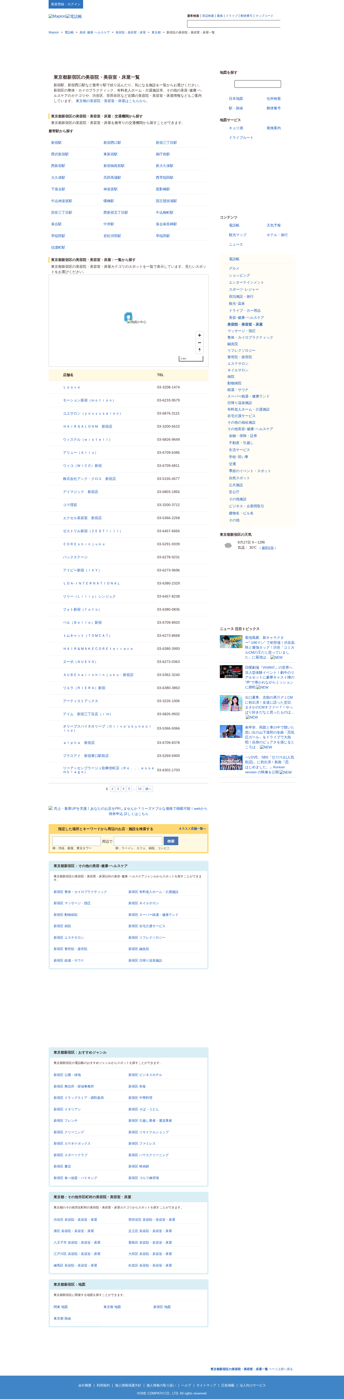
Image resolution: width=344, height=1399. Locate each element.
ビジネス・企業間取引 (246, 506)
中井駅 (109, 224)
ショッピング (239, 275)
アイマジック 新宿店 (80, 492)
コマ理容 (70, 505)
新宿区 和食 (137, 1086)
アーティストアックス (80, 701)
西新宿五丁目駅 (116, 212)
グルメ (234, 268)
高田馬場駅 (112, 177)
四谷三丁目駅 (61, 212)
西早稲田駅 (165, 177)
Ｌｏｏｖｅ (72, 387)
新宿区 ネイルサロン (143, 903)
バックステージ (75, 557)
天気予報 (274, 225)
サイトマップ (287, 4)
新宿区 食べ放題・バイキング (75, 1178)
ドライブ (232, 16)
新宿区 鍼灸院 (138, 949)
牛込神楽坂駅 (61, 201)
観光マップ (238, 235)
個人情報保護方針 (128, 1385)
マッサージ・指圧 (241, 331)
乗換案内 (274, 128)
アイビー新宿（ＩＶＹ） (82, 570)
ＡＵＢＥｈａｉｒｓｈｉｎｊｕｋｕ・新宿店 (98, 675)
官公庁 (234, 492)
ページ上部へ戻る (252, 1369)
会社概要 (84, 1385)
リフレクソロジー (241, 350)
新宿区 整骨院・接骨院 (70, 949)
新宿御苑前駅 (114, 166)
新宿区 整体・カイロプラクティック (80, 892)
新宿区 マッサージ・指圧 (72, 903)
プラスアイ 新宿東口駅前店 (86, 756)
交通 (232, 464)
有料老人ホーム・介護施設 (248, 409)
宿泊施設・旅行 (241, 296)
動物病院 (234, 383)
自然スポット (239, 478)
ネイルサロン (238, 370)
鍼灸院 (232, 344)
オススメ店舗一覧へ (192, 828)
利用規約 (103, 1385)
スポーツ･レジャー (244, 289)
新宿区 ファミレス (142, 1143)
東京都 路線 (62, 1318)
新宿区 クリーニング (69, 1132)
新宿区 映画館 (138, 1166)
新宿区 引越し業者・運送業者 (150, 1120)
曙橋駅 (109, 201)
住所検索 (274, 99)
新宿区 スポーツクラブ (70, 1155)
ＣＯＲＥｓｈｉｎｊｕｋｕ (84, 544)
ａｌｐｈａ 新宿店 (79, 743)
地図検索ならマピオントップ (246, 4)
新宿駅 (56, 143)
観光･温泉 (237, 303)
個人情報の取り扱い (161, 1385)
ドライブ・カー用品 (245, 310)
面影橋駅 (163, 189)
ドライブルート (241, 138)
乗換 (220, 16)
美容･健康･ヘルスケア (246, 317)
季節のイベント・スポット (250, 471)
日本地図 (236, 99)
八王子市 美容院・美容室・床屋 (77, 1242)
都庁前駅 (163, 154)
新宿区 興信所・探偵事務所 (74, 1086)
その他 (234, 520)
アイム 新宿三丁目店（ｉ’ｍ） (88, 714)
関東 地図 (61, 1307)
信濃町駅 (58, 247)
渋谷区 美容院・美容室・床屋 (75, 1220)
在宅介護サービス (241, 416)
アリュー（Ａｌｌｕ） (80, 452)
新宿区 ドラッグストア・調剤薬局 (79, 1098)
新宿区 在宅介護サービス (146, 926)
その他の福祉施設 (241, 422)
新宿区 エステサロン (69, 937)
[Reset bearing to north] (199, 349)
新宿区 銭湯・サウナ (69, 960)
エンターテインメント (246, 282)
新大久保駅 (165, 166)
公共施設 (236, 485)
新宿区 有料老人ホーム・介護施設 (153, 892)
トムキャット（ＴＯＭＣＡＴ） (87, 636)
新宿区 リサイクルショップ (148, 1132)
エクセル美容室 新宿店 (82, 518)
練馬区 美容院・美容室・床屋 (75, 1265)
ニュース (236, 244)
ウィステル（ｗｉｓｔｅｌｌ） (87, 439)
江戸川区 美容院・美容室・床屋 (77, 1254)
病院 (230, 377)
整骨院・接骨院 (239, 357)
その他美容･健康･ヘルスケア (250, 429)
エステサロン (238, 364)
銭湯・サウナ (238, 390)
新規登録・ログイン (66, 4)
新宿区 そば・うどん (143, 1109)
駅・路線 (236, 108)
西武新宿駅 (60, 154)
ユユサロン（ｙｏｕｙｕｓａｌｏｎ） (93, 413)
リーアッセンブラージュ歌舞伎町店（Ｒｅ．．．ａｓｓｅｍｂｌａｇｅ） (109, 770)
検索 (287, 24)
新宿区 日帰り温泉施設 (145, 960)
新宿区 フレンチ (66, 1120)
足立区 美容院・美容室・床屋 (150, 1231)
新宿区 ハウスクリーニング (148, 1155)
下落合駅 (58, 189)
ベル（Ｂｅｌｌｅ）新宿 (82, 622)
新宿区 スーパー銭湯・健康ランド (153, 915)
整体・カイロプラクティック (250, 337)
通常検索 (193, 16)
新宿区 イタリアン (67, 1109)
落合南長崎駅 (166, 224)
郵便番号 (246, 16)
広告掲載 (227, 1385)
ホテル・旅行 (277, 235)
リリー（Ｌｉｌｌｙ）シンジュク (89, 596)
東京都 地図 (112, 1307)
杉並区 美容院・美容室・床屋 (150, 1265)
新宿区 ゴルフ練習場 (143, 1178)
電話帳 (234, 225)
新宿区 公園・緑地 (67, 1075)
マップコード (264, 16)
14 (140, 789)
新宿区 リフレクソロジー (146, 937)
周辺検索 (208, 16)
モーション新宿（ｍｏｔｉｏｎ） (89, 400)
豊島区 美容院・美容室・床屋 (150, 1242)
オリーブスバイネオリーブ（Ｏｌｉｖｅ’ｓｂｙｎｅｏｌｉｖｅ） (107, 728)
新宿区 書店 (62, 1166)
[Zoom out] (199, 342)
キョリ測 (236, 128)
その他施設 (238, 499)
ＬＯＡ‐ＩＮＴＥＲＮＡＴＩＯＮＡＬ (92, 583)
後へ (148, 789)
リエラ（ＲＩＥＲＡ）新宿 (84, 688)
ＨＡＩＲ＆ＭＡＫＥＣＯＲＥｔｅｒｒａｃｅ (98, 649)
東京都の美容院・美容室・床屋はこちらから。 (113, 101)
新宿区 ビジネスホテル (145, 1075)
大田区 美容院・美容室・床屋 (150, 1254)
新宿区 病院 (62, 926)
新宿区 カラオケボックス (72, 1143)
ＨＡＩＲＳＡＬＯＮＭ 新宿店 (87, 426)
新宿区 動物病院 (66, 915)
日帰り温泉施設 (239, 403)
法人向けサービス (253, 1385)
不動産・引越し (241, 443)
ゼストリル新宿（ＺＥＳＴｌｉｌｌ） (93, 531)
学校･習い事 (238, 457)
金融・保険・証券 (243, 436)
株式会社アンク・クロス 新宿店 (89, 479)
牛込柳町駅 (165, 212)
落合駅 (56, 224)
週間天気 (268, 548)
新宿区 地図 (162, 1307)
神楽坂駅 (111, 189)
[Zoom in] (199, 335)
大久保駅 (58, 177)
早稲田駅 (58, 236)
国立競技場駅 (166, 201)
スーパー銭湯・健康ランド (248, 396)
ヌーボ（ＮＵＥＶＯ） (80, 662)
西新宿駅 (58, 166)
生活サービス (239, 450)
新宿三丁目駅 (166, 143)
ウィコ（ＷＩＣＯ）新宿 (82, 466)
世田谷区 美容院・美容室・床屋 (151, 1220)
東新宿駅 (111, 154)
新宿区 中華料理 (140, 1098)
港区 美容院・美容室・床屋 (74, 1231)
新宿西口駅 (112, 143)
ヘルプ (271, 4)
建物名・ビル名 (241, 513)
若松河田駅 (112, 236)
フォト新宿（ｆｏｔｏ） (82, 609)
